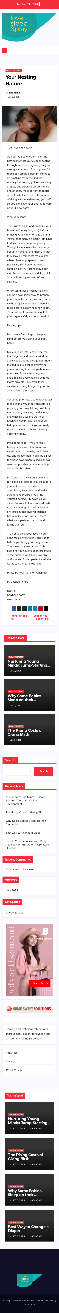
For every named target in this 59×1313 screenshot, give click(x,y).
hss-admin (15, 92)
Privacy (10, 1061)
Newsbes (48, 1300)
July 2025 (12, 890)
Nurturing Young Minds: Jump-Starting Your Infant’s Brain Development (25, 800)
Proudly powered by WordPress (19, 1300)
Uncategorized (13, 71)
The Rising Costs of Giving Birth (25, 732)
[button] (54, 50)
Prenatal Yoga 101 (19, 617)
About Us (11, 1052)
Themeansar (29, 1304)
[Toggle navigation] (30, 50)
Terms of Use (14, 1069)
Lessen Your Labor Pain (41, 617)
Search (10, 760)
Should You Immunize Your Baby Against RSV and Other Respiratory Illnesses (27, 844)
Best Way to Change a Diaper (24, 832)
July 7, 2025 (17, 1128)
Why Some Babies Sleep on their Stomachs (24, 700)
